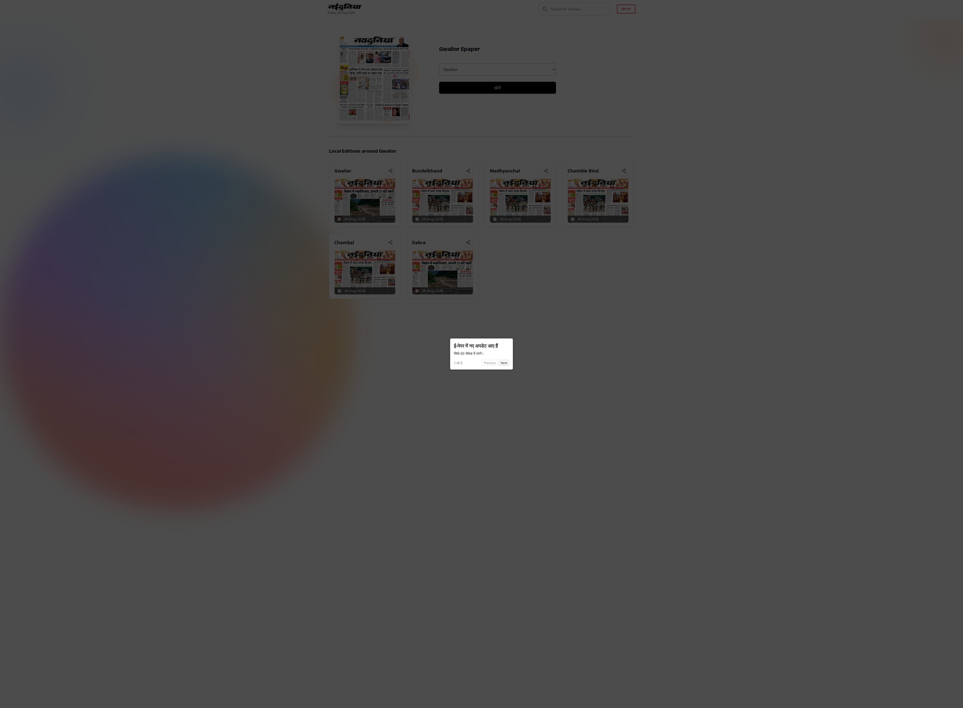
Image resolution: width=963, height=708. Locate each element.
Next (504, 363)
